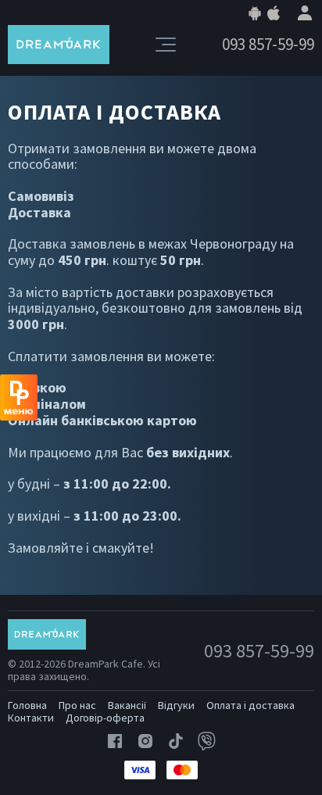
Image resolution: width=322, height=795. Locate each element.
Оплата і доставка (250, 705)
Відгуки (176, 705)
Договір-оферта (105, 718)
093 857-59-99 (268, 44)
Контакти (31, 718)
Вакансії (127, 705)
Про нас (77, 705)
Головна (27, 705)
